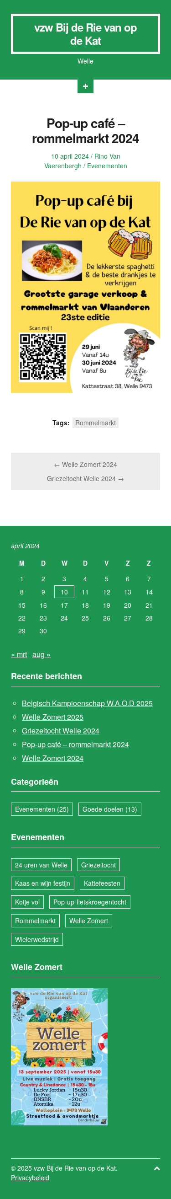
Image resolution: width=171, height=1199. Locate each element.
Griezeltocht (98, 864)
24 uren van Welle (41, 864)
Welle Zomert (88, 920)
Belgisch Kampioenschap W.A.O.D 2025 (87, 703)
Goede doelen (110, 809)
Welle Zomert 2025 (52, 717)
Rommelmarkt (95, 422)
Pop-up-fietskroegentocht (89, 901)
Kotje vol (27, 901)
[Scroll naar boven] (157, 1168)
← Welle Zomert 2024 (85, 464)
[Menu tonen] (85, 86)
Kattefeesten (102, 883)
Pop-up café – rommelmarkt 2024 (75, 744)
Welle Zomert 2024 (52, 758)
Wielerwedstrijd (37, 939)
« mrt (19, 654)
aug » (41, 654)
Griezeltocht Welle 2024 (60, 730)
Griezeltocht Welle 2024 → (85, 478)
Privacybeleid (30, 1177)
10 (64, 591)
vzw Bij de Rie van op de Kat (85, 33)
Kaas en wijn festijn (42, 883)
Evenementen (107, 165)
